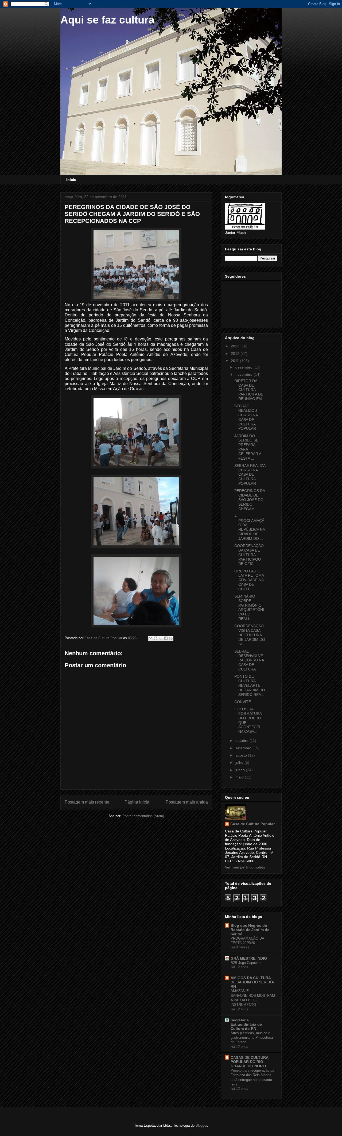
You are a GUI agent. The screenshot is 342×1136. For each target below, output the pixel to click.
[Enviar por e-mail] (150, 638)
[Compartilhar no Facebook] (165, 638)
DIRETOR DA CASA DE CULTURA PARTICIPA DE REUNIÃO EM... (249, 390)
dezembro (244, 367)
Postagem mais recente (87, 802)
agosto (241, 755)
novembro (244, 374)
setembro (243, 748)
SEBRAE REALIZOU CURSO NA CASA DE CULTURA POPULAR (246, 417)
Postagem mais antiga (187, 802)
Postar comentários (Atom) (143, 816)
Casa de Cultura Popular (252, 824)
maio (240, 777)
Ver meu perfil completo (245, 867)
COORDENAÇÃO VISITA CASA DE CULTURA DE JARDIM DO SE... (249, 635)
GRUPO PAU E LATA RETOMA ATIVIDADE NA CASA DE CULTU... (249, 580)
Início (71, 179)
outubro (242, 740)
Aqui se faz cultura (107, 20)
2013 (235, 346)
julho (239, 762)
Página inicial (137, 802)
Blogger (201, 1125)
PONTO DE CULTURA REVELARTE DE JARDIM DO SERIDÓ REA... (249, 685)
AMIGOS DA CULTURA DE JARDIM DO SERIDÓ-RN (252, 982)
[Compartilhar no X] (160, 638)
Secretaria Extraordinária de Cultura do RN (246, 1024)
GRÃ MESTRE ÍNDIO (249, 958)
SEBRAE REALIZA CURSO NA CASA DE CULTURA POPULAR (249, 474)
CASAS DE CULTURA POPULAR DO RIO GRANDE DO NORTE (249, 1061)
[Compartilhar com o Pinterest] (170, 638)
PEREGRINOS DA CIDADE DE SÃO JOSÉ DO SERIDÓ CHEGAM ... (249, 499)
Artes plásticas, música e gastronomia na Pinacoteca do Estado (252, 1037)
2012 (235, 353)
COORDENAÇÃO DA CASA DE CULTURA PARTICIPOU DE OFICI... (249, 555)
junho (240, 770)
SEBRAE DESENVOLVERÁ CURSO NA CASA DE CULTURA (249, 660)
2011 (235, 361)
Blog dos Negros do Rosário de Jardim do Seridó (250, 929)
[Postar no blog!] (155, 638)
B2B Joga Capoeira (246, 963)
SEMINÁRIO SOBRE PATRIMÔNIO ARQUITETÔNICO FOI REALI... (249, 607)
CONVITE (242, 702)
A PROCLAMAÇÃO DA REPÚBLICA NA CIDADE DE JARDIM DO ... (249, 527)
